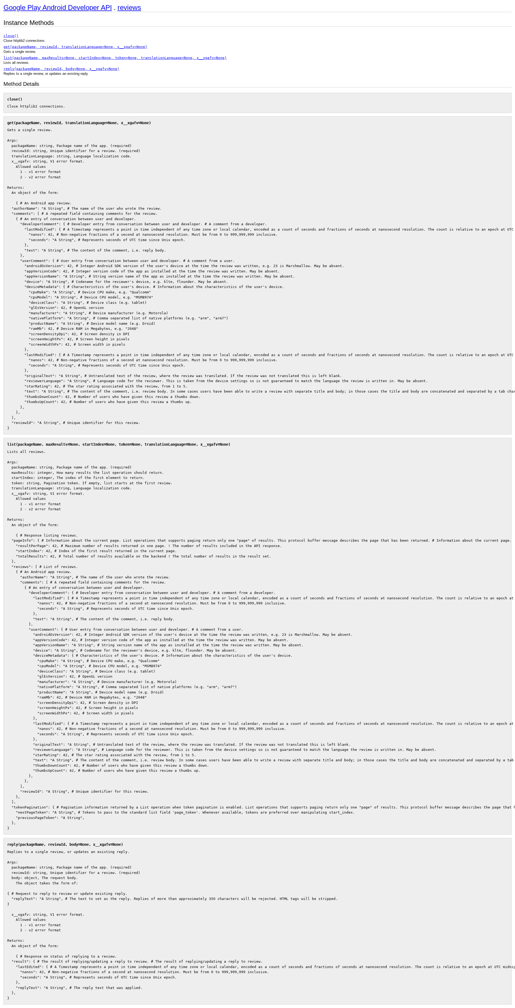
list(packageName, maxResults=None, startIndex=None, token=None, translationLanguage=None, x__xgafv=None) (115, 58)
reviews (129, 7)
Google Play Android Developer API (57, 7)
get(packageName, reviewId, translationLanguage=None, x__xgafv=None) (75, 47)
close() (11, 36)
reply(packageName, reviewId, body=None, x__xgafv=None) (61, 69)
